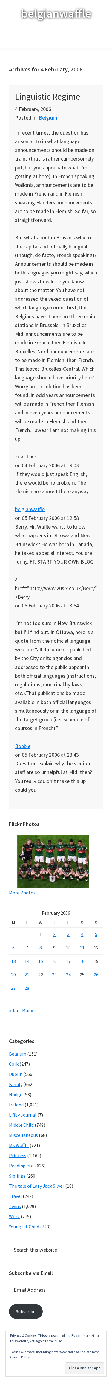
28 (26, 988)
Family (15, 1084)
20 (13, 975)
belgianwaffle (56, 13)
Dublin (15, 1074)
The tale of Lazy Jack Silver (36, 1186)
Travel (15, 1196)
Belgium (48, 117)
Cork (14, 1064)
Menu (59, 37)
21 (26, 975)
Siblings (17, 1176)
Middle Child (21, 1125)
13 (13, 961)
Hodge (15, 1094)
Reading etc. (21, 1166)
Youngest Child (24, 1227)
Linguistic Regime (47, 96)
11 (82, 948)
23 (54, 975)
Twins (15, 1206)
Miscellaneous (23, 1135)
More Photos (22, 893)
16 (54, 961)
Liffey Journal (22, 1115)
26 (96, 975)
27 (13, 988)
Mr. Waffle (19, 1145)
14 (26, 961)
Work (14, 1216)
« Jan (14, 1010)
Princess (17, 1155)
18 (82, 961)
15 (40, 961)
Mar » (27, 1010)
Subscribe (26, 1311)
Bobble (22, 746)
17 (68, 961)
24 (68, 975)
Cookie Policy (20, 1357)
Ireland (16, 1105)
